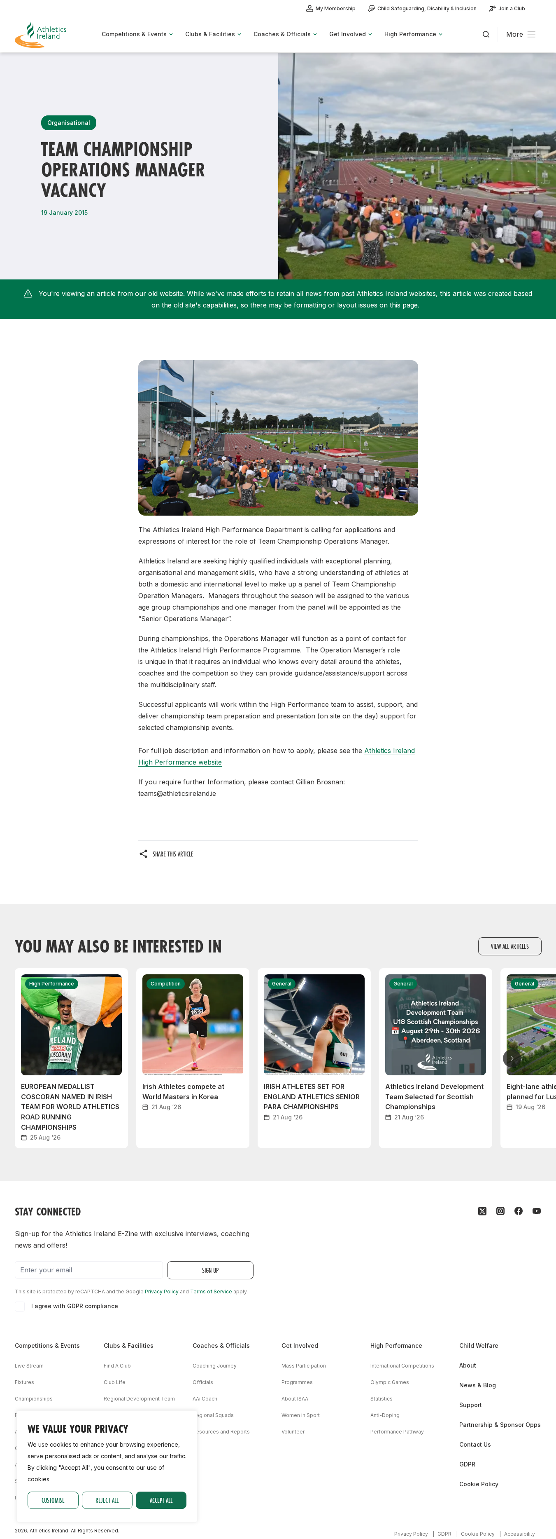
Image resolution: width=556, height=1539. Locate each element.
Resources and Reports (221, 1432)
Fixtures (24, 1382)
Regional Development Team (139, 1399)
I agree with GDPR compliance (74, 1305)
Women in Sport (300, 1415)
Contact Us (475, 1444)
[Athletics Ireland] (41, 34)
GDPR (467, 1464)
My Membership (336, 8)
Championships (34, 1399)
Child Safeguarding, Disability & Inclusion (427, 8)
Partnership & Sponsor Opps (500, 1424)
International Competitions (402, 1366)
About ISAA (294, 1399)
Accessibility (519, 1534)
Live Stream (29, 1366)
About (467, 1365)
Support (470, 1404)
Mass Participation (303, 1366)
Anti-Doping (385, 1415)
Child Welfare (478, 1345)
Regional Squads (213, 1415)
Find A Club (117, 1366)
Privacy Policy (162, 1291)
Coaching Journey (215, 1366)
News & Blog (477, 1385)
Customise (53, 1500)
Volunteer (293, 1432)
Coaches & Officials (221, 1345)
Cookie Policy (478, 1483)
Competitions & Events (47, 1345)
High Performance (396, 1345)
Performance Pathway (397, 1432)
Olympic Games (389, 1382)
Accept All (161, 1500)
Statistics (381, 1399)
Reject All (107, 1500)
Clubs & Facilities (129, 1345)
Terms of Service (211, 1291)
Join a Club (511, 8)
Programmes (297, 1382)
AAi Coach (205, 1399)
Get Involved (299, 1345)
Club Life (115, 1382)
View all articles (510, 946)
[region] (107, 1466)
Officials (203, 1382)
